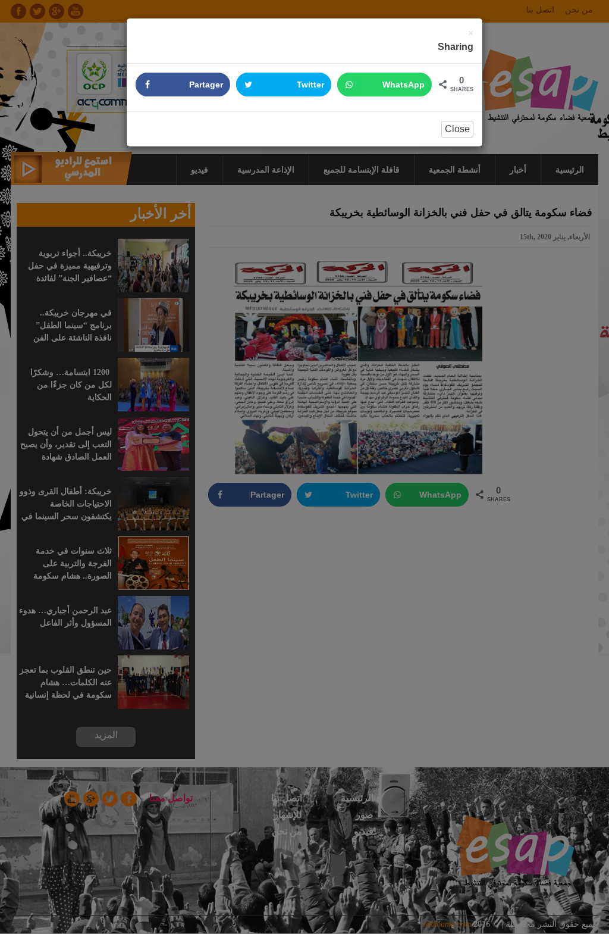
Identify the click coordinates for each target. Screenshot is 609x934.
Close (457, 129)
